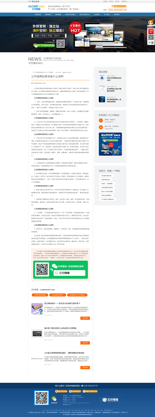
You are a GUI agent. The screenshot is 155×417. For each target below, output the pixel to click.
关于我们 (107, 14)
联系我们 (117, 14)
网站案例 (58, 14)
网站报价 (48, 14)
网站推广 (117, 1)
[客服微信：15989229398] (151, 42)
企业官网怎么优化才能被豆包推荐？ (114, 90)
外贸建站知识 (36, 63)
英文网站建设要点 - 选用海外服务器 (114, 100)
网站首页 (38, 14)
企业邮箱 (105, 1)
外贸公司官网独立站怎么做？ (114, 79)
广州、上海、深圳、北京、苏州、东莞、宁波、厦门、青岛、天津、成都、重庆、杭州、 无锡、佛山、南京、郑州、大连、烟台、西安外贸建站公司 (77, 410)
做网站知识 (124, 1)
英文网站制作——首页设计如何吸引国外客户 (62, 303)
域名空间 (111, 1)
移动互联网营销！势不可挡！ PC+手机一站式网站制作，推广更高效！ (64, 7)
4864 (59, 72)
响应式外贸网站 (70, 14)
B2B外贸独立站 (85, 14)
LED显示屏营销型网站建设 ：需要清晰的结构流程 (64, 353)
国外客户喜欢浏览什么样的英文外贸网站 (60, 328)
